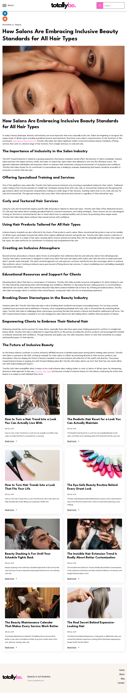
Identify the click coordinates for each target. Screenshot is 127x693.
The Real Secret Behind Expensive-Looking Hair (91, 624)
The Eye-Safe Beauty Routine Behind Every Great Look (92, 487)
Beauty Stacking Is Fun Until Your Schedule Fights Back (28, 555)
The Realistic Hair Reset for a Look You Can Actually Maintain (94, 421)
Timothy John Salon (43, 371)
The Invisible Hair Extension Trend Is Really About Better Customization (92, 555)
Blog (123, 678)
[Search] (100, 5)
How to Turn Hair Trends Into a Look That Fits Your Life (30, 487)
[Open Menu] (4, 5)
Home (122, 670)
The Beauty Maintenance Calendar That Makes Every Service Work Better (31, 624)
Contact (121, 682)
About (122, 674)
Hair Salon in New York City (24, 141)
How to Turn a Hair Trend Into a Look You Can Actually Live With (30, 421)
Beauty (18, 24)
